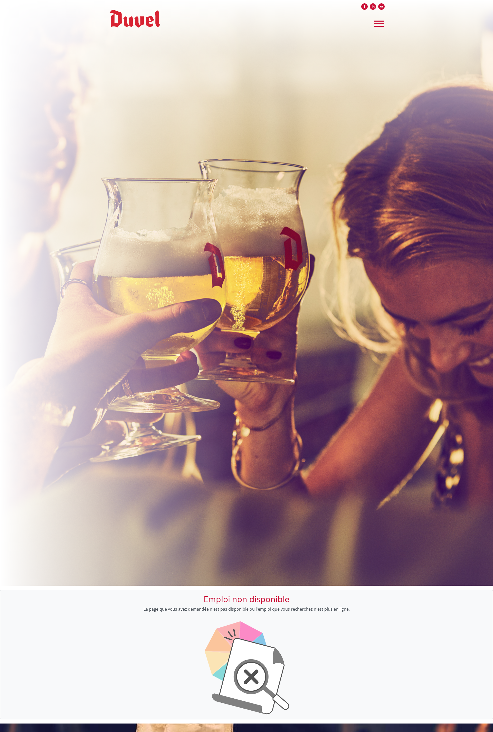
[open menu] (378, 22)
